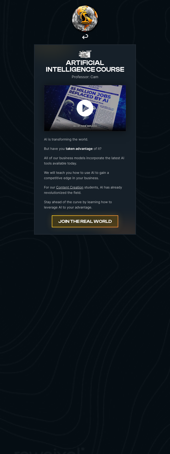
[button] (85, 108)
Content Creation (69, 187)
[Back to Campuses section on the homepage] (85, 39)
